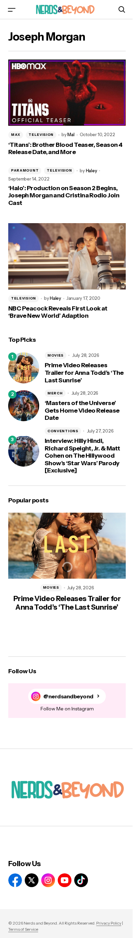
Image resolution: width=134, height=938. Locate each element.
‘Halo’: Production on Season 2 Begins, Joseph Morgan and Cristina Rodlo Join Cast (63, 196)
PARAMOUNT (24, 170)
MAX (15, 134)
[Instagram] (48, 880)
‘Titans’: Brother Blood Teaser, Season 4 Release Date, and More (65, 148)
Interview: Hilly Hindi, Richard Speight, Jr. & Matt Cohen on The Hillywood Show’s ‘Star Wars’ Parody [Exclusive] (82, 455)
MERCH (55, 393)
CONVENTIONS (62, 431)
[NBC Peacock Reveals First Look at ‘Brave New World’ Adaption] (67, 256)
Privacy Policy (108, 923)
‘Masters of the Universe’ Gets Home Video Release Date (82, 411)
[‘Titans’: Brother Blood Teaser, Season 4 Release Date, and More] (67, 92)
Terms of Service (23, 929)
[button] (11, 9)
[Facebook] (15, 880)
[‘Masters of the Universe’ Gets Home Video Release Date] (23, 405)
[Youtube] (64, 880)
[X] (31, 880)
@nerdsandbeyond (68, 696)
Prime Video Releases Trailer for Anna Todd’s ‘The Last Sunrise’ (84, 373)
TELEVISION (41, 134)
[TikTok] (81, 880)
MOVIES (55, 355)
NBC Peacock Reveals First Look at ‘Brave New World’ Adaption (57, 312)
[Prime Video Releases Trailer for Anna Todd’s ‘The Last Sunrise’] (23, 367)
